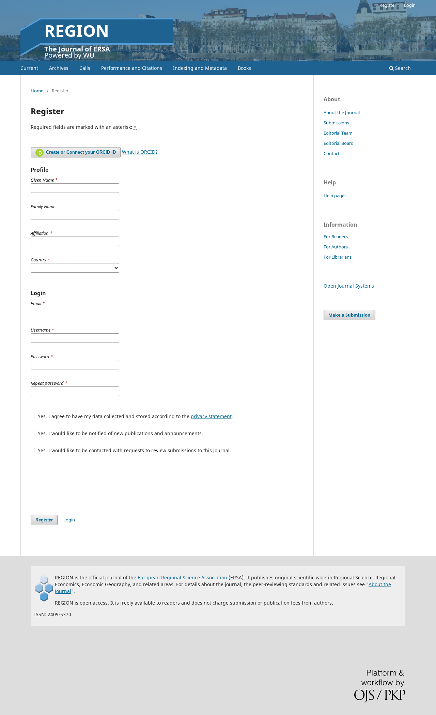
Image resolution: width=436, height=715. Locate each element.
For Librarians (338, 257)
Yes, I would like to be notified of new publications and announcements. (119, 433)
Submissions (336, 123)
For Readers (336, 236)
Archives (58, 68)
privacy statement (211, 416)
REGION (76, 30)
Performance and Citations (131, 68)
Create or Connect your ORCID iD (80, 152)
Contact (332, 153)
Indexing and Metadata (200, 68)
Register (387, 5)
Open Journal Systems (349, 286)
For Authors (336, 247)
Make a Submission (349, 315)
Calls (84, 68)
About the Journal (342, 112)
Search (402, 68)
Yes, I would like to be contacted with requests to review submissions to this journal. (133, 450)
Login (410, 5)
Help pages (335, 196)
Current (29, 68)
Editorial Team (338, 133)
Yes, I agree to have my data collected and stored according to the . (134, 416)
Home (37, 91)
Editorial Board (339, 143)
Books (244, 68)
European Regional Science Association (182, 577)
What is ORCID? (140, 152)
